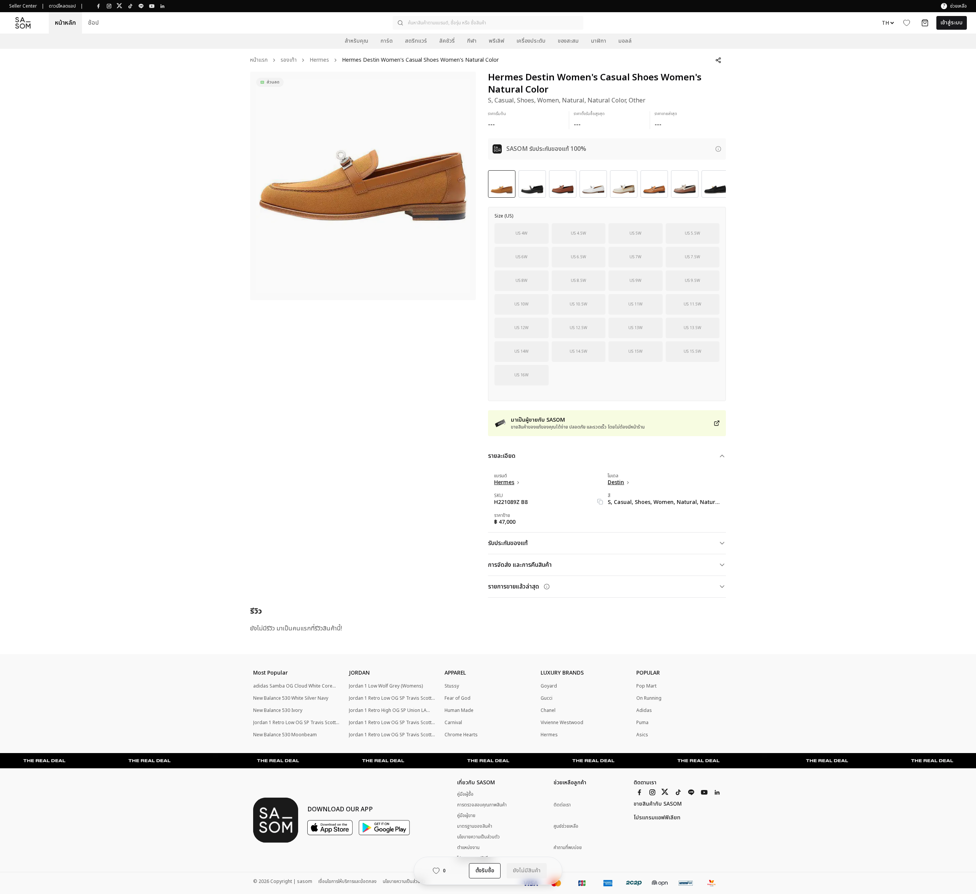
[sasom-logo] (23, 23)
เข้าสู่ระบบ (952, 23)
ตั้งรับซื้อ (484, 871)
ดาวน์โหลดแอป (62, 6)
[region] (363, 186)
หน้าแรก (259, 60)
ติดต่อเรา (562, 805)
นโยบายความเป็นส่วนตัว (478, 837)
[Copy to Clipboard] (600, 502)
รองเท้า (289, 60)
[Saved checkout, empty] (925, 22)
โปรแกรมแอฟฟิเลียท (657, 818)
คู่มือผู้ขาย (466, 815)
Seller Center (23, 6)
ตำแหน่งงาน (468, 847)
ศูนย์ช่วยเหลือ (566, 826)
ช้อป (93, 22)
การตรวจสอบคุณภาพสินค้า (482, 805)
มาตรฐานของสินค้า (474, 826)
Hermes (319, 60)
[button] (488, 23)
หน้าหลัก (65, 22)
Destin (616, 482)
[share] (718, 60)
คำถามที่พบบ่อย (568, 847)
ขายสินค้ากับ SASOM (658, 804)
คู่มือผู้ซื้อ (465, 794)
